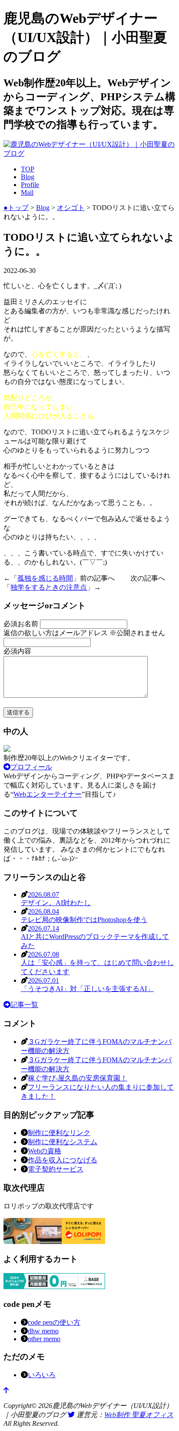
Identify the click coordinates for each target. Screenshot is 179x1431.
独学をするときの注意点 (48, 587)
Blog (27, 177)
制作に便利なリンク (59, 1132)
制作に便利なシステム (62, 1141)
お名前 (21, 623)
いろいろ (42, 1374)
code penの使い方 (54, 1322)
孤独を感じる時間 (45, 578)
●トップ (16, 207)
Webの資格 (44, 1151)
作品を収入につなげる (62, 1160)
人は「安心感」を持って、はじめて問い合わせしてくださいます (97, 963)
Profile (30, 184)
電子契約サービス (55, 1169)
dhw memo (43, 1331)
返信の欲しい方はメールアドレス (84, 633)
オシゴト (71, 207)
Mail (27, 192)
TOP (27, 169)
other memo (44, 1338)
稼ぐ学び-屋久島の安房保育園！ (77, 1078)
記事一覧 (24, 1004)
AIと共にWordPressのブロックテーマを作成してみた (95, 937)
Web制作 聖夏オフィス (138, 1414)
